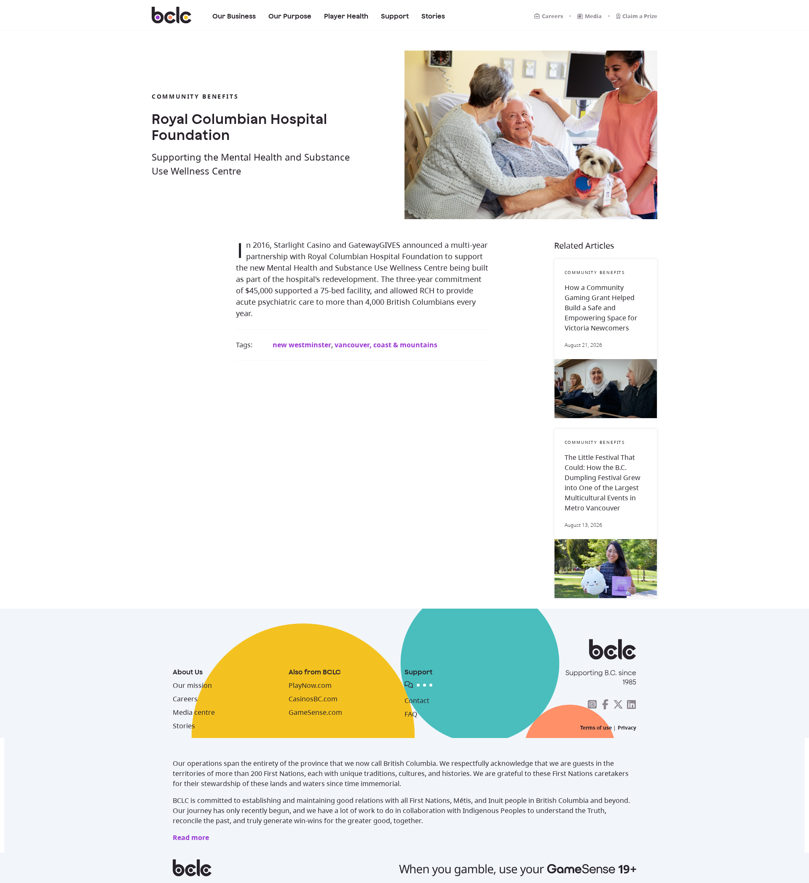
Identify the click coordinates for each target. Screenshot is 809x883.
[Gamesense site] (404, 868)
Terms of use (596, 727)
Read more (191, 837)
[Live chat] (467, 686)
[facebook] (605, 704)
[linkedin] (631, 704)
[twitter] (618, 704)
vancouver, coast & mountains (386, 344)
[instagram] (592, 704)
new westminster (302, 344)
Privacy (627, 727)
